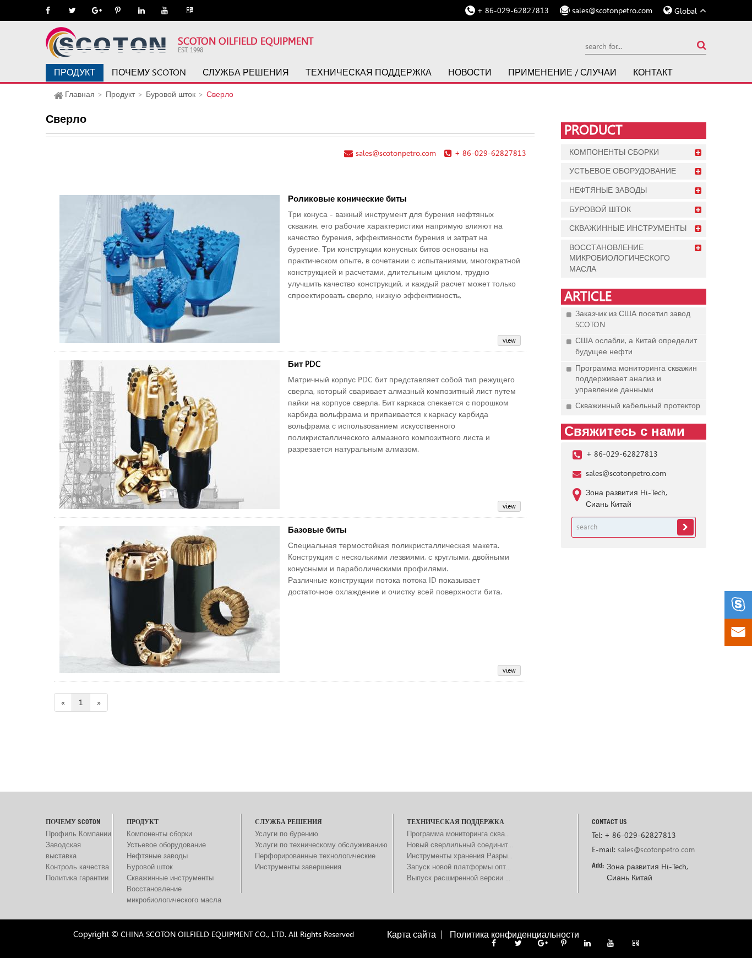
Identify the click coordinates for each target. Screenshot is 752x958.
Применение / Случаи (562, 72)
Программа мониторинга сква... (458, 834)
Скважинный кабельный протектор (637, 405)
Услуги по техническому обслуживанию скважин (321, 846)
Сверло (219, 94)
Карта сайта (411, 934)
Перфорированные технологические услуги (315, 857)
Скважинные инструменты (627, 228)
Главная (80, 94)
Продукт (74, 72)
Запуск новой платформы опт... (459, 867)
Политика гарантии (77, 878)
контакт (653, 72)
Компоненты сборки (614, 152)
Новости (470, 72)
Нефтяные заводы (608, 190)
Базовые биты (317, 530)
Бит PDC (304, 364)
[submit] (701, 45)
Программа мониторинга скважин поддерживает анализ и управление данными (636, 379)
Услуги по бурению (286, 834)
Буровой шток (170, 94)
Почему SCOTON (149, 72)
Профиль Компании (78, 834)
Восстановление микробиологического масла (619, 258)
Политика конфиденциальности (514, 934)
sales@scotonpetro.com (612, 10)
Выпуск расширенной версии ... (458, 878)
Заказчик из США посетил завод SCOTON (632, 319)
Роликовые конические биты (347, 199)
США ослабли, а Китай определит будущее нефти (636, 346)
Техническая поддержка (369, 72)
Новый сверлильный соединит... (460, 845)
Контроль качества (77, 867)
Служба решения (246, 72)
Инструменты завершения (298, 867)
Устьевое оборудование (622, 170)
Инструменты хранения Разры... (460, 856)
